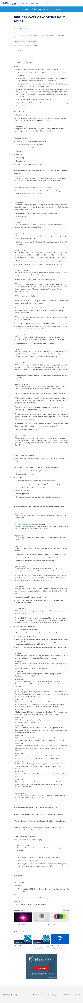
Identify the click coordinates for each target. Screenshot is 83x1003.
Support (77, 995)
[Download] (30, 924)
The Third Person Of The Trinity (23, 35)
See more (65, 910)
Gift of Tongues (32, 41)
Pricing (43, 995)
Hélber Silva (55, 948)
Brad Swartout (25, 28)
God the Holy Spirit (20, 41)
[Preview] (29, 946)
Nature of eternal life (59, 946)
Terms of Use (65, 995)
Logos (16, 995)
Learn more (58, 9)
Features (34, 995)
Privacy (53, 995)
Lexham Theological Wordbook (24, 524)
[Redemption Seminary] (41, 966)
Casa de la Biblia (20, 948)
